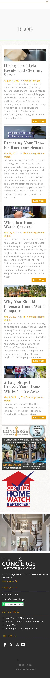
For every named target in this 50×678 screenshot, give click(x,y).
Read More (38, 121)
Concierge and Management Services (24, 621)
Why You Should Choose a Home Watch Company (25, 306)
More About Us (8, 581)
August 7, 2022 (12, 80)
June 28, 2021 (11, 153)
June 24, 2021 (11, 232)
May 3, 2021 (10, 397)
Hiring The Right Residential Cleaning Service (23, 70)
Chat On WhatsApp (14, 604)
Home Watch (11, 625)
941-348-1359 (11, 594)
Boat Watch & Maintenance (19, 617)
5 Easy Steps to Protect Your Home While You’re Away (22, 387)
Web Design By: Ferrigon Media (25, 669)
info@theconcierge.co (16, 599)
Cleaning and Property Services (21, 628)
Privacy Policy (25, 664)
